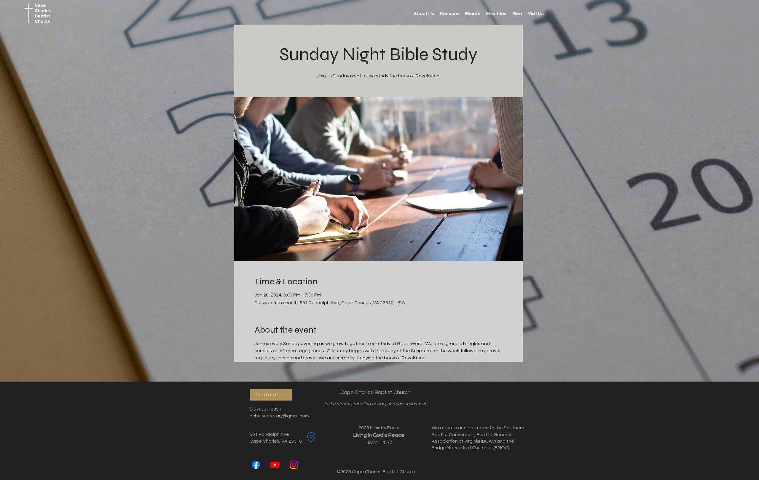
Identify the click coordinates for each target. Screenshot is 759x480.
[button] (496, 14)
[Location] (311, 437)
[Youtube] (275, 464)
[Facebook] (256, 464)
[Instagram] (293, 464)
